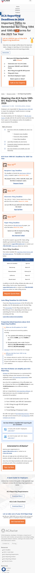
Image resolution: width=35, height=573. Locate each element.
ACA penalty (8, 308)
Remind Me (6, 52)
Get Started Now (17, 522)
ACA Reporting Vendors (9, 556)
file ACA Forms (18, 225)
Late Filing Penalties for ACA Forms (17, 141)
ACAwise (5, 373)
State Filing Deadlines (20, 139)
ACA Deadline (6, 550)
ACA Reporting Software (9, 559)
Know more (15, 246)
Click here (6, 350)
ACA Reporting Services (22, 413)
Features (17, 12)
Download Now (17, 496)
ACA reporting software (23, 391)
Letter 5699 (6, 570)
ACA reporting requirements (20, 377)
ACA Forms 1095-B (25, 173)
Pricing (14, 543)
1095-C (6, 175)
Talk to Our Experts (17, 83)
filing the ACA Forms (15, 303)
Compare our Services (9, 417)
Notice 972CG (7, 568)
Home (17, 6)
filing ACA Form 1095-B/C (26, 109)
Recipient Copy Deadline (21, 134)
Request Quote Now (12, 294)
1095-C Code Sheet (8, 552)
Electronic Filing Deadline (21, 136)
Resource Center (11, 94)
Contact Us (6, 543)
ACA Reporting (25, 415)
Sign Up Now (9, 468)
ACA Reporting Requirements (11, 554)
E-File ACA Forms (7, 561)
